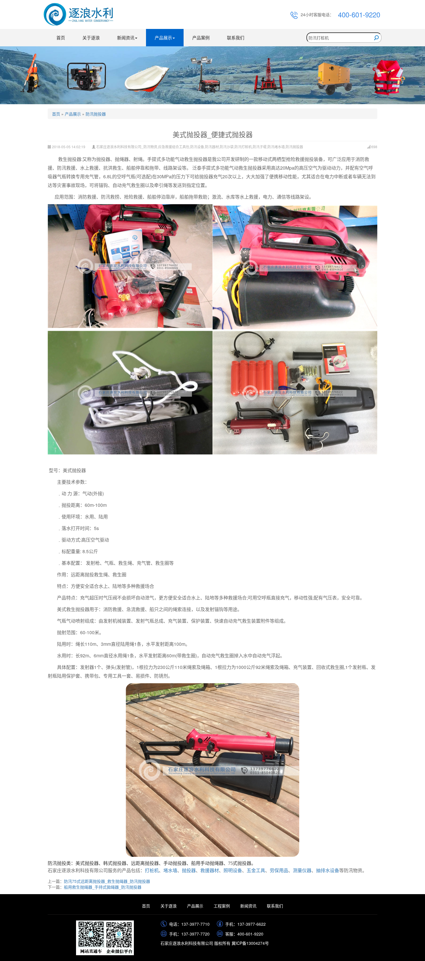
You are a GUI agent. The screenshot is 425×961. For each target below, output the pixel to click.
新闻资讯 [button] (125, 37)
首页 (60, 37)
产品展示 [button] (163, 37)
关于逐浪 (91, 37)
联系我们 (235, 37)
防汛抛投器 (96, 114)
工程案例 (222, 906)
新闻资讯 (248, 906)
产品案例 (201, 37)
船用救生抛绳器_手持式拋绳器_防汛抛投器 (102, 887)
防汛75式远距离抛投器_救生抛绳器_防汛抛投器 (107, 881)
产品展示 (73, 114)
